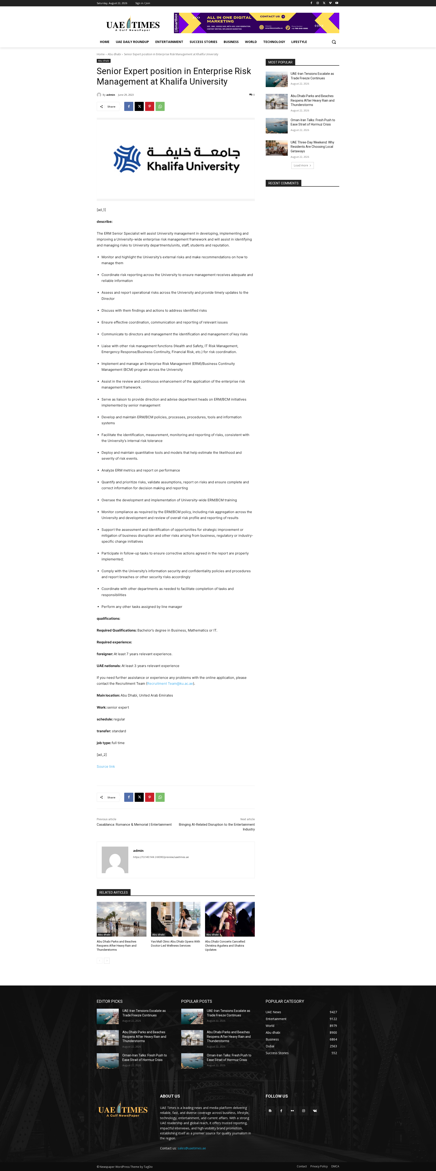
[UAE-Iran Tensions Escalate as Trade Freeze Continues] (277, 79)
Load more (301, 165)
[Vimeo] (330, 3)
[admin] (100, 95)
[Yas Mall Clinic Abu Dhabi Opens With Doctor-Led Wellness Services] (176, 919)
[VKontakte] (314, 1110)
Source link (106, 766)
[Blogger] (270, 1110)
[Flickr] (292, 1110)
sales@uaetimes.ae (192, 1148)
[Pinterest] (149, 106)
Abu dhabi (114, 54)
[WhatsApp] (160, 106)
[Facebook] (311, 3)
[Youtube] (336, 3)
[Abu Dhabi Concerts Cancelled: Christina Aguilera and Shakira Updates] (230, 919)
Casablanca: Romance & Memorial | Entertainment (134, 824)
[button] (333, 41)
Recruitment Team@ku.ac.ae (170, 683)
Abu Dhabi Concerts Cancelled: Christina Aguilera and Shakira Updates (225, 945)
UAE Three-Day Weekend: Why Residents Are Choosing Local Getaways (312, 146)
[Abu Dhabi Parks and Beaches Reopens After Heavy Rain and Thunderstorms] (121, 919)
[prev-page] (99, 961)
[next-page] (107, 961)
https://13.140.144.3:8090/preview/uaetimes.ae (161, 857)
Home (101, 54)
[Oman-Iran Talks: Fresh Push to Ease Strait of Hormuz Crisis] (277, 125)
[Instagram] (317, 3)
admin (110, 94)
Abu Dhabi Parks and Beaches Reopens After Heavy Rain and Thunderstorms (116, 945)
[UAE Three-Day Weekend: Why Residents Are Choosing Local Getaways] (277, 148)
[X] (324, 3)
